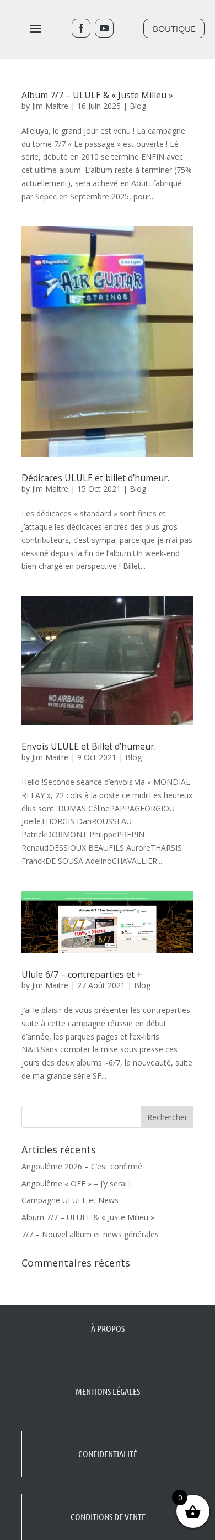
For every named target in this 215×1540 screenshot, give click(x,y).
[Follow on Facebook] (81, 28)
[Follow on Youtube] (104, 28)
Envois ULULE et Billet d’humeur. (89, 746)
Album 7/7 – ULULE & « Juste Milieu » (97, 95)
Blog (138, 106)
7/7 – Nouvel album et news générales (90, 1234)
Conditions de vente (108, 1516)
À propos (108, 1328)
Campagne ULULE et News (70, 1200)
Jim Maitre (50, 106)
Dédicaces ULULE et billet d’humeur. (95, 478)
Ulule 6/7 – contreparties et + (82, 974)
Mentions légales (108, 1391)
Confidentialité (107, 1453)
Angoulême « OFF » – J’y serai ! (76, 1183)
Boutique (174, 28)
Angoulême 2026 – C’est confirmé (82, 1166)
